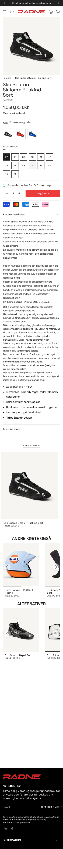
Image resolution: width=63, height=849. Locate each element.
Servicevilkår (10, 822)
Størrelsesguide (19, 122)
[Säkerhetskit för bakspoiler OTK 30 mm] (21, 564)
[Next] (58, 3)
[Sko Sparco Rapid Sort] (21, 630)
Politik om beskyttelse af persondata (23, 819)
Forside (7, 77)
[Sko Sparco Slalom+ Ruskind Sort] (29, 486)
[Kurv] (58, 12)
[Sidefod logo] (22, 776)
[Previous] (4, 3)
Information (12, 840)
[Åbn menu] (4, 12)
